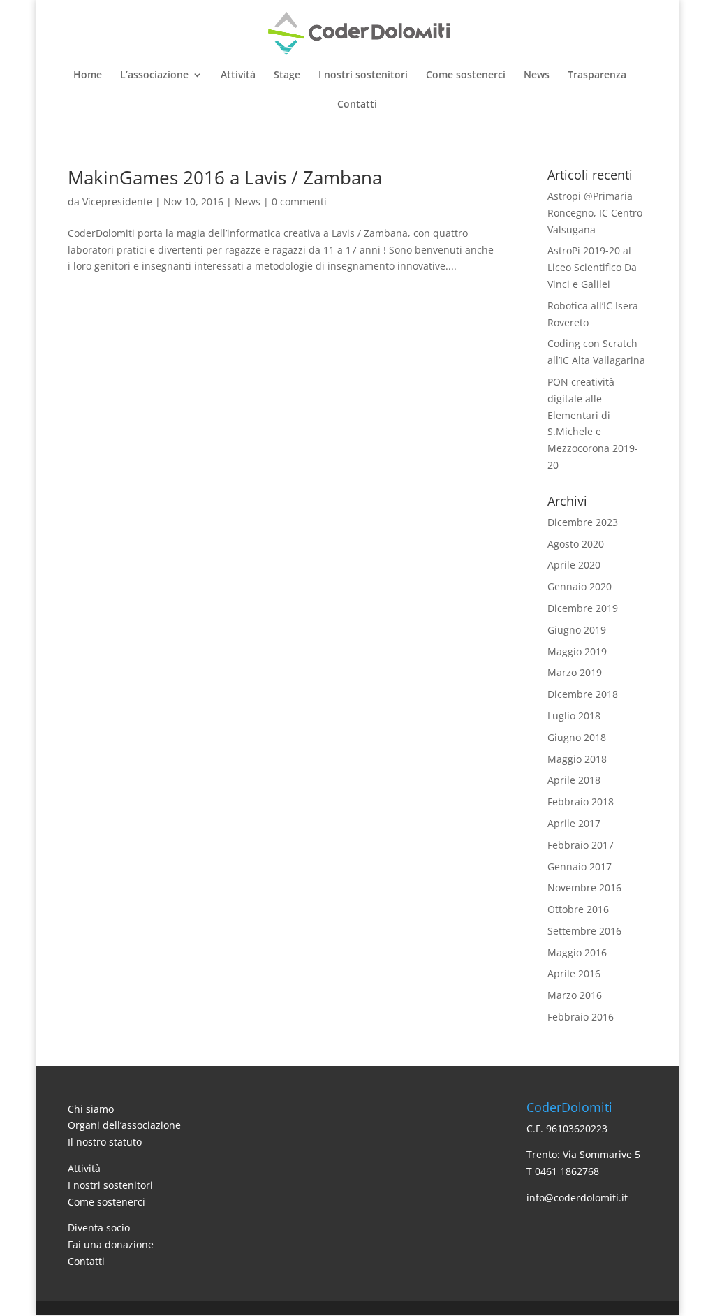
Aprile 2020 (573, 564)
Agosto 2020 (575, 543)
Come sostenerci (466, 75)
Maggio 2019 (577, 651)
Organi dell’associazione (124, 1125)
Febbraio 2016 (580, 1016)
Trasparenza (597, 75)
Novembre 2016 (584, 887)
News (537, 75)
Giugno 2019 (576, 629)
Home (87, 75)
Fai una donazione (111, 1244)
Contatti (357, 104)
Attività (238, 75)
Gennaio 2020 (579, 586)
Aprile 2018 (573, 780)
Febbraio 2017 (580, 844)
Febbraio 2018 (580, 801)
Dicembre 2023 (582, 522)
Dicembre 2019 (582, 608)
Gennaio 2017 (579, 866)
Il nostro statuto (105, 1141)
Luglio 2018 (573, 715)
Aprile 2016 (573, 973)
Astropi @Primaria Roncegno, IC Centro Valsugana (594, 212)
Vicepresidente (117, 201)
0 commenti (299, 201)
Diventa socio (99, 1227)
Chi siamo (91, 1109)
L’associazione (154, 75)
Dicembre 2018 (582, 694)
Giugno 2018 (576, 737)
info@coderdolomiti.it (577, 1197)
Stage (287, 75)
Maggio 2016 (577, 952)
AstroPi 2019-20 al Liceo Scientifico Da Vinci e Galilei (592, 267)
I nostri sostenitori (363, 75)
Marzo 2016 (574, 995)
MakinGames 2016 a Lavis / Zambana (225, 177)
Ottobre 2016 (578, 909)
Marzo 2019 (574, 672)
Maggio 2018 (577, 759)
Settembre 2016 (584, 930)
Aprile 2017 (573, 823)
